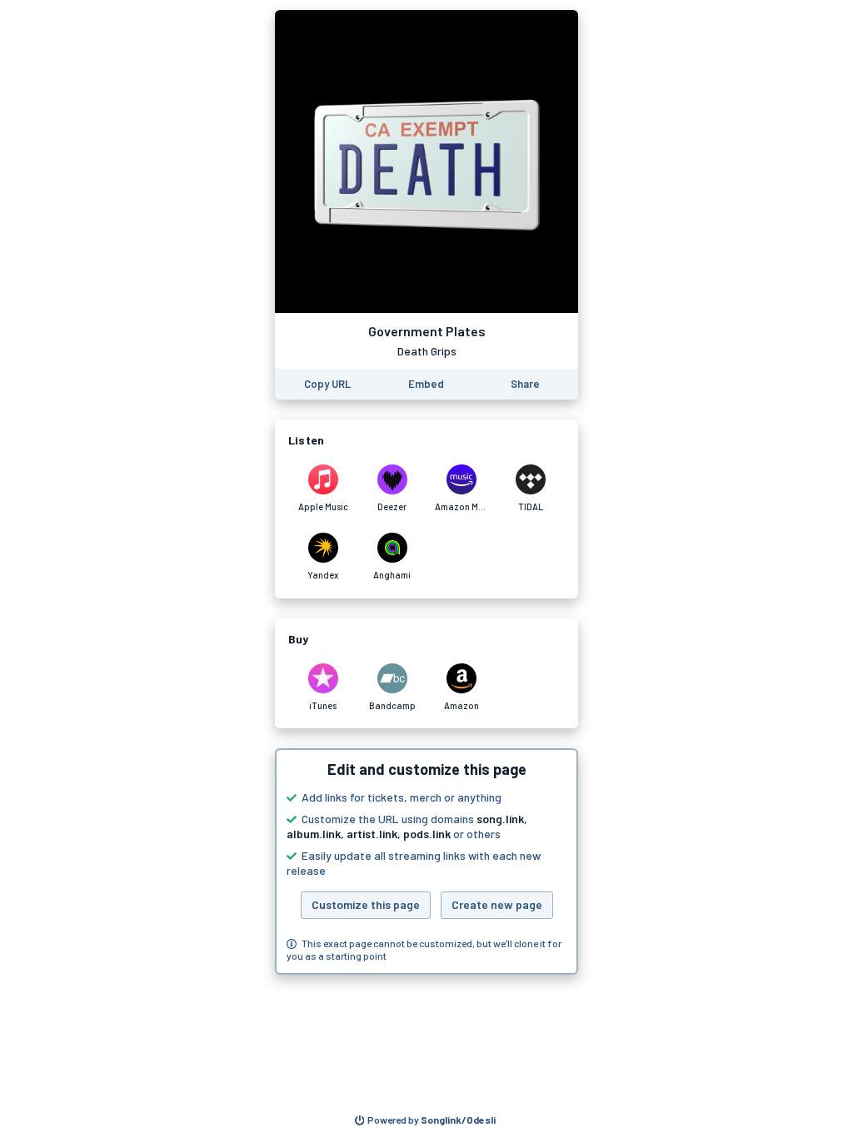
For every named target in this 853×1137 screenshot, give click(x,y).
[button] (426, 861)
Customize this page (366, 904)
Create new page (496, 904)
